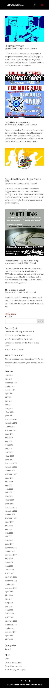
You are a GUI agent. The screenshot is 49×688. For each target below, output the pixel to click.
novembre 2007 (11, 547)
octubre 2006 (10, 584)
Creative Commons (22, 685)
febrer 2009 (9, 500)
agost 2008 (9, 522)
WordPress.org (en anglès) (15, 670)
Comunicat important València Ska (18, 335)
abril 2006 (8, 606)
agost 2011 (9, 393)
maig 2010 (9, 445)
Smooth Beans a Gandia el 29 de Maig (21, 260)
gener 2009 (9, 503)
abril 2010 (8, 448)
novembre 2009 (11, 467)
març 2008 (9, 540)
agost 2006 (9, 591)
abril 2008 (8, 536)
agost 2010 (9, 434)
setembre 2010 (11, 430)
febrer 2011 (9, 412)
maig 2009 (9, 489)
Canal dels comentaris (13, 666)
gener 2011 (9, 415)
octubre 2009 (10, 470)
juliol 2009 (9, 481)
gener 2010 (9, 459)
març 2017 (9, 375)
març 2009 (9, 496)
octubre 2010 (10, 426)
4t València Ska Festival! (14, 349)
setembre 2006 (11, 588)
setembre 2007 (11, 555)
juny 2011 (8, 401)
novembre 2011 (11, 382)
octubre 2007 (10, 551)
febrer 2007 (9, 569)
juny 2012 (8, 379)
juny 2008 (8, 529)
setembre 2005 (11, 632)
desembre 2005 (11, 621)
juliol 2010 (9, 437)
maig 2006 (9, 602)
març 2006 (9, 610)
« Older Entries (10, 314)
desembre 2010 (11, 419)
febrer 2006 (9, 613)
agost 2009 (9, 478)
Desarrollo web (36, 685)
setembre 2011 (11, 390)
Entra (7, 659)
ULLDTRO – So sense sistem (17, 122)
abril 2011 (8, 404)
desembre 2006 (11, 577)
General (34, 48)
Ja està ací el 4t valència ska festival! (19, 339)
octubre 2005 (10, 628)
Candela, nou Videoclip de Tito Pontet (19, 332)
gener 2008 (9, 544)
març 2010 (9, 452)
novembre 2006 (11, 580)
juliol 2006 (9, 595)
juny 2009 (8, 485)
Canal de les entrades (13, 662)
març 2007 (9, 566)
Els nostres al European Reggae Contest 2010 (23, 180)
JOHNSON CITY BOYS (14, 46)
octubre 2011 (10, 386)
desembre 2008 (11, 507)
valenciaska (11, 48)
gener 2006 (9, 617)
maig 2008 (9, 533)
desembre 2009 (11, 463)
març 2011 (9, 408)
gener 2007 (9, 573)
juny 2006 (8, 599)
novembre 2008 (11, 511)
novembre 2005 (11, 624)
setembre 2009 (11, 474)
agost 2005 (9, 635)
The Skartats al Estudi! (15, 290)
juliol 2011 (9, 397)
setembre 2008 (11, 518)
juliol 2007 (9, 558)
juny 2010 (8, 441)
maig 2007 (9, 562)
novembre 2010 (11, 423)
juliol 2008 (9, 525)
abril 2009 (8, 492)
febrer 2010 (9, 456)
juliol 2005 (9, 639)
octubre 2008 (10, 514)
